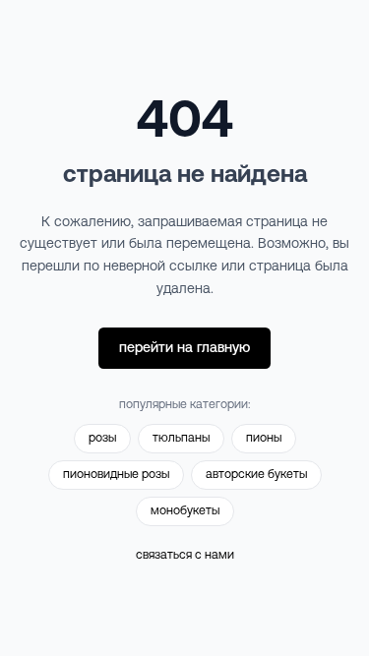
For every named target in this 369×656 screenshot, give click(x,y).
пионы (263, 438)
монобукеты (185, 510)
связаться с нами (185, 555)
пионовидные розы (116, 474)
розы (102, 438)
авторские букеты (256, 474)
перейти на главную (184, 347)
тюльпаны (181, 438)
